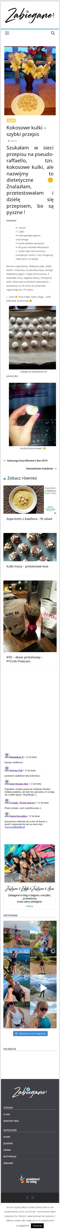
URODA (7, 1149)
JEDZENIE (11, 120)
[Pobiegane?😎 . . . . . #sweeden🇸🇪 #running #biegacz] (43, 1014)
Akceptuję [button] (37, 1225)
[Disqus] (30, 709)
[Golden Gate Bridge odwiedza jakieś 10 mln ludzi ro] (16, 934)
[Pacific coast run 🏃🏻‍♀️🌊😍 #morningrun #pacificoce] (16, 961)
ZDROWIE (8, 1163)
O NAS (6, 1114)
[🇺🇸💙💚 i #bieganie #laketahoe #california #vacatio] (16, 987)
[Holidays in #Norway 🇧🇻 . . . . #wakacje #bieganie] (43, 987)
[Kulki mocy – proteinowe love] (30, 535)
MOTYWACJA (9, 1156)
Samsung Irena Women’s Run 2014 (27, 460)
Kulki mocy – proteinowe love (27, 566)
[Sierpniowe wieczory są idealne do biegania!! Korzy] (16, 1014)
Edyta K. (13, 140)
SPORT (6, 1136)
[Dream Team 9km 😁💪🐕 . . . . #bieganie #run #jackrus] (43, 934)
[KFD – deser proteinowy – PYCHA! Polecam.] (30, 582)
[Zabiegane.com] (30, 1087)
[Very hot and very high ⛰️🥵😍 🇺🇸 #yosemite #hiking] (43, 961)
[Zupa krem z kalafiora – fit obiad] (30, 487)
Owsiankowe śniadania (39, 468)
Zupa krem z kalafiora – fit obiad (29, 519)
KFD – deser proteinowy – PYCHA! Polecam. (24, 659)
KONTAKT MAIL (11, 1120)
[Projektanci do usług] (30, 1176)
